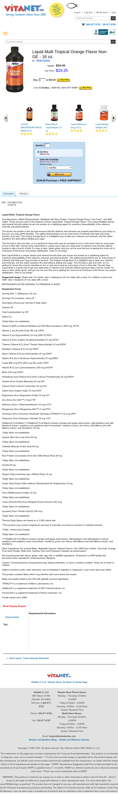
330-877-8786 (45, 713)
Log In (77, 12)
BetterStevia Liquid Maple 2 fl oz (54, 127)
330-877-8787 (44, 720)
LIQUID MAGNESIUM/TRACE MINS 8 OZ (31, 127)
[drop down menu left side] (5, 33)
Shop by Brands (12, 617)
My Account (102, 12)
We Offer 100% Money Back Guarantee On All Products (57, 10)
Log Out (88, 12)
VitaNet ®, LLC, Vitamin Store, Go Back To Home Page (59, 682)
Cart (114, 12)
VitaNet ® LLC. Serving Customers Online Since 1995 (25, 9)
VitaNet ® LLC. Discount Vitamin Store (59, 675)
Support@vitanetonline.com (62, 736)
